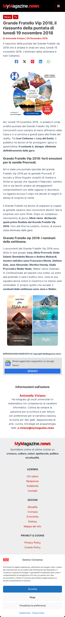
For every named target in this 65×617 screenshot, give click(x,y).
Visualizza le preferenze (32, 605)
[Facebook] (16, 61)
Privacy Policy (38, 613)
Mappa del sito (32, 526)
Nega (32, 597)
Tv (15, 16)
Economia (32, 516)
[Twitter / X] (24, 61)
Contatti (32, 490)
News (7, 16)
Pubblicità (32, 485)
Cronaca (32, 511)
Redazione (32, 481)
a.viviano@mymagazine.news (36, 427)
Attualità (32, 506)
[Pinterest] (32, 61)
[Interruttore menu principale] (58, 5)
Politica (32, 521)
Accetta (32, 589)
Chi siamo (32, 476)
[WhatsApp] (48, 61)
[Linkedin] (40, 61)
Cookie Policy (25, 613)
